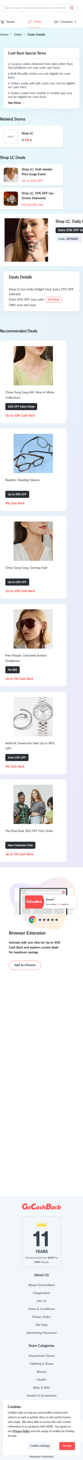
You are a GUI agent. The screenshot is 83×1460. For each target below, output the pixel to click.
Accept (67, 1446)
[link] (4, 34)
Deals (37, 21)
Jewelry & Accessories (41, 1395)
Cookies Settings (40, 1446)
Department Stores (42, 1355)
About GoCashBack (41, 1285)
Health (41, 1379)
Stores (10, 21)
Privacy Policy (41, 1317)
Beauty (41, 1371)
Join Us (41, 1301)
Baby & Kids (41, 1387)
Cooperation (41, 1293)
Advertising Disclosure (41, 1332)
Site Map (41, 1325)
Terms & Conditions (41, 1309)
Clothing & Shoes (41, 1363)
